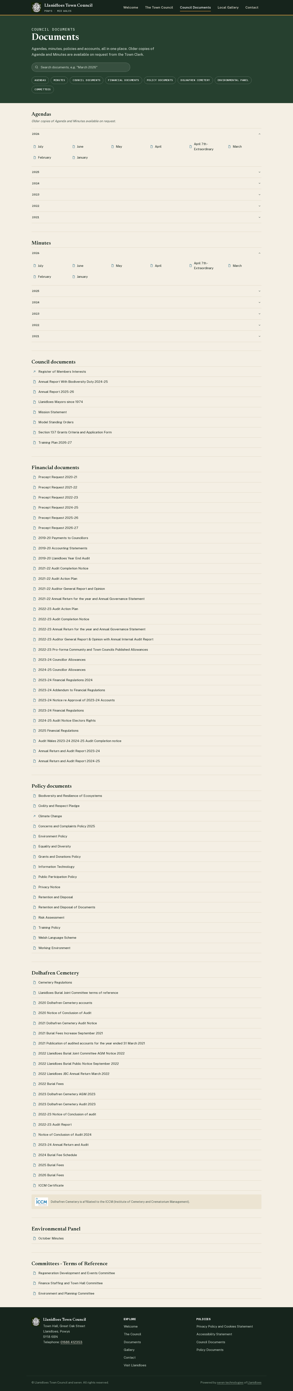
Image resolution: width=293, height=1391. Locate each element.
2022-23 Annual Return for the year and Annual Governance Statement (91, 629)
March (237, 146)
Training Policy (49, 927)
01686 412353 (71, 1342)
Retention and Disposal (55, 897)
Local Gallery (228, 7)
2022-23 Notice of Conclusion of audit (67, 1114)
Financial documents (123, 80)
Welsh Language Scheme (57, 937)
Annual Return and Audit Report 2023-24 (69, 751)
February (44, 157)
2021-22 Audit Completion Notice (63, 568)
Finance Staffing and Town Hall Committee (70, 1283)
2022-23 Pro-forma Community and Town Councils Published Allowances (93, 649)
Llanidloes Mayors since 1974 (60, 402)
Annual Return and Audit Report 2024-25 (69, 761)
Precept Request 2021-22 (57, 487)
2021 (35, 217)
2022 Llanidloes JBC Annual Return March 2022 (73, 1074)
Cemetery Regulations (55, 982)
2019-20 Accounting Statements (62, 548)
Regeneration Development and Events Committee (76, 1273)
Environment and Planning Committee (66, 1293)
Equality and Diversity (54, 846)
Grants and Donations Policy (59, 856)
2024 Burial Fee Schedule (57, 1155)
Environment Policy (52, 836)
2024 (35, 183)
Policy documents (160, 80)
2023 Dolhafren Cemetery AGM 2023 (66, 1094)
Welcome (130, 7)
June (80, 146)
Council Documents (195, 7)
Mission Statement (52, 412)
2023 (35, 194)
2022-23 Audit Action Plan (58, 609)
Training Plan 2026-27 (55, 442)
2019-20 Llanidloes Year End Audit (64, 558)
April (158, 146)
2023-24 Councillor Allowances (62, 659)
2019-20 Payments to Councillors (63, 538)
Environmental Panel (233, 80)
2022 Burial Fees (51, 1084)
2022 (35, 206)
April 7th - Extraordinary (203, 146)
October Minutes (51, 1238)
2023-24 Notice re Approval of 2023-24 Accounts (76, 700)
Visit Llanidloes (135, 1365)
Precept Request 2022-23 (58, 497)
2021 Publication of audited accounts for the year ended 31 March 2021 (91, 1043)
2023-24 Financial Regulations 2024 (65, 680)
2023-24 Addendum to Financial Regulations (71, 690)
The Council (132, 1334)
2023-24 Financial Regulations (61, 710)
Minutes (59, 80)
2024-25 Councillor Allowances (62, 669)
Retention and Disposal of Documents (66, 907)
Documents (132, 1342)
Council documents (86, 80)
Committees (43, 89)
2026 (35, 134)
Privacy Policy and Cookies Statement (224, 1326)
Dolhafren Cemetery (195, 80)
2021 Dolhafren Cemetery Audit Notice (67, 1023)
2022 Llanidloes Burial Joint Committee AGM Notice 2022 (81, 1053)
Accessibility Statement (214, 1334)
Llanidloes (254, 1382)
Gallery (129, 1350)
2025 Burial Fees (51, 1165)
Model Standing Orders (56, 422)
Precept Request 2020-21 (57, 477)
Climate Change (50, 816)
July (40, 146)
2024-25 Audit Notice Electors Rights (67, 720)
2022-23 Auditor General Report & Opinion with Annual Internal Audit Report (95, 639)
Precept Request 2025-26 (58, 518)
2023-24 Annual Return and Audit (63, 1144)
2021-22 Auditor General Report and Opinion (71, 588)
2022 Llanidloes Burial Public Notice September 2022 (78, 1063)
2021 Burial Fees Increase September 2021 (70, 1033)
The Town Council (159, 7)
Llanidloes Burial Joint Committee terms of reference (78, 992)
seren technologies (230, 1382)
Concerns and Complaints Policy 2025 (66, 826)
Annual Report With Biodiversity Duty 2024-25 (73, 381)
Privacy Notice (49, 887)
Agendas (40, 80)
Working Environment (54, 948)
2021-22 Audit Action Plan (57, 578)
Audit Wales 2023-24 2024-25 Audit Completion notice (79, 741)
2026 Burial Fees (51, 1175)
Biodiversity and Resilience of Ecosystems (70, 796)
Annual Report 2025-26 (56, 392)
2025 (35, 172)
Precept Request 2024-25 (58, 507)
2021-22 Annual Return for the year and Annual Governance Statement (91, 599)
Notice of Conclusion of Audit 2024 (65, 1134)
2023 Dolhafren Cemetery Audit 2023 (67, 1104)
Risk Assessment (51, 917)
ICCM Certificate (51, 1185)
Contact (251, 7)
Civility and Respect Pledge (59, 806)
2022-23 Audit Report (55, 1124)
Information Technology (56, 866)
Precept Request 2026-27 (58, 528)
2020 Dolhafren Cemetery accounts (65, 1003)
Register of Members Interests (62, 371)
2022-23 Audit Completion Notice (63, 619)
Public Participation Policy (57, 877)
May (119, 146)
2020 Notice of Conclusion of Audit (64, 1013)
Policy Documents (210, 1350)
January (82, 157)
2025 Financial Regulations (58, 730)
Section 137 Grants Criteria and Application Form (75, 432)
